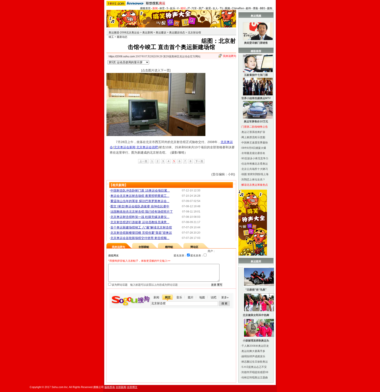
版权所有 (109, 387)
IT (189, 8)
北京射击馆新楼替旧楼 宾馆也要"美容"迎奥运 (141, 232)
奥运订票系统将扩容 (253, 132)
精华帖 (169, 247)
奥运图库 (256, 261)
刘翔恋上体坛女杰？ (253, 179)
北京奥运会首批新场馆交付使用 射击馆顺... (139, 238)
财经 (183, 8)
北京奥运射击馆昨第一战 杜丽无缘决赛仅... (139, 217)
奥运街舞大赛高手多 (253, 351)
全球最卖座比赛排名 (253, 153)
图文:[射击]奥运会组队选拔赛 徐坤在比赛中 (139, 206)
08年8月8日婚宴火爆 (253, 147)
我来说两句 (229, 56)
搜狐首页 (145, 8)
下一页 (199, 161)
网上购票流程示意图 (253, 137)
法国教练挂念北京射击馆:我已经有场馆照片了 (141, 211)
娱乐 (172, 8)
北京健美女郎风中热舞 (256, 315)
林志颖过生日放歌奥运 (254, 361)
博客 (255, 8)
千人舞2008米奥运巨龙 (255, 345)
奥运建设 (161, 32)
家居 (208, 8)
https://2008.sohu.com (122, 56)
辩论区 (194, 247)
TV (221, 8)
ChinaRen (238, 8)
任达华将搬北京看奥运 (254, 163)
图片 (191, 297)
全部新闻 (121, 387)
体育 (162, 8)
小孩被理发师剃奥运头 (256, 340)
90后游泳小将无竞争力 (254, 158)
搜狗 (269, 8)
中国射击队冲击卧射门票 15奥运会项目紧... (140, 190)
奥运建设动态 (177, 32)
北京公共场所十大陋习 (254, 169)
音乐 (179, 297)
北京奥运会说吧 (147, 147)
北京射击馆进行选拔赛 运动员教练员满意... (139, 222)
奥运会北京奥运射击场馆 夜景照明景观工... (139, 196)
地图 (202, 297)
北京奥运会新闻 (124, 147)
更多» (224, 297)
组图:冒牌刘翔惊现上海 (255, 174)
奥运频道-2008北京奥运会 (124, 32)
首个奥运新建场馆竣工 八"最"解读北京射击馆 (141, 227)
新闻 (155, 8)
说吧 (213, 297)
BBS (262, 8)
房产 (201, 8)
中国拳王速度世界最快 (254, 142)
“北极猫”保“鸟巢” (256, 289)
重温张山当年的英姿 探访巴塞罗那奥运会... (139, 201)
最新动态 (122, 36)
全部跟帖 (144, 247)
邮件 (248, 8)
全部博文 (132, 387)
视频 (227, 8)
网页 (168, 297)
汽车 (194, 8)
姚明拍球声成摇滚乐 (253, 356)
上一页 (143, 161)
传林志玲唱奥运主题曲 (254, 377)
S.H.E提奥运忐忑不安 (254, 366)
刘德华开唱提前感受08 (254, 372)
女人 (215, 8)
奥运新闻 (147, 32)
